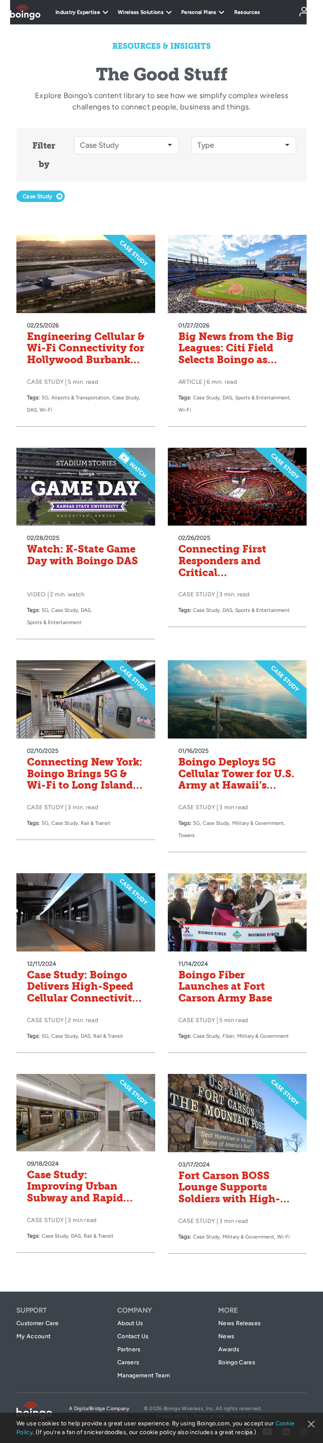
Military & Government (258, 823)
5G (45, 398)
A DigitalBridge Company (99, 1408)
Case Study (125, 398)
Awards (228, 1349)
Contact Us (132, 1336)
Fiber (228, 1036)
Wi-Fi (46, 410)
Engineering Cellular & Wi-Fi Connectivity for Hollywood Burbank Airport (86, 354)
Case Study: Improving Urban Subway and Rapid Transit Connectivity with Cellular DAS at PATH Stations (81, 1204)
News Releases (239, 1323)
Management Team (143, 1375)
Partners (129, 1349)
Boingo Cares (236, 1362)
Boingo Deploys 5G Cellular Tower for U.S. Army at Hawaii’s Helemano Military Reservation (236, 785)
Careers (128, 1362)
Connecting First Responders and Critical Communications (223, 566)
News (226, 1336)
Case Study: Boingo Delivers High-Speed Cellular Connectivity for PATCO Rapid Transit (82, 998)
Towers (186, 835)
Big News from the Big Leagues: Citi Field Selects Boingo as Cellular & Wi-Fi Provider (236, 360)
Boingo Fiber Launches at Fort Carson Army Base (225, 986)
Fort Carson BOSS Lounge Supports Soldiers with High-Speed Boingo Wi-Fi (229, 1193)
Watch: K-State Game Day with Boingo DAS (82, 555)
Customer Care (37, 1323)
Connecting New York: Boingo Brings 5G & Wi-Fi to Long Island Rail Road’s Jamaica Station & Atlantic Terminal (84, 791)
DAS (32, 410)
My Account (33, 1336)
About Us (130, 1323)
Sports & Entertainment (262, 398)
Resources (247, 12)
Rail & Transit (96, 823)
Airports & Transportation (80, 398)
